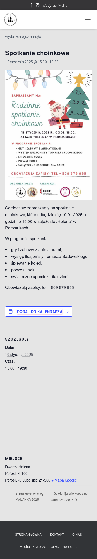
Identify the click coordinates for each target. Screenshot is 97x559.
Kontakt (57, 534)
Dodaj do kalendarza (39, 311)
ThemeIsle (69, 546)
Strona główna (28, 534)
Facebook (31, 6)
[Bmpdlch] (12, 19)
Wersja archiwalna (55, 6)
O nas (77, 534)
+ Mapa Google (64, 480)
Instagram (37, 6)
